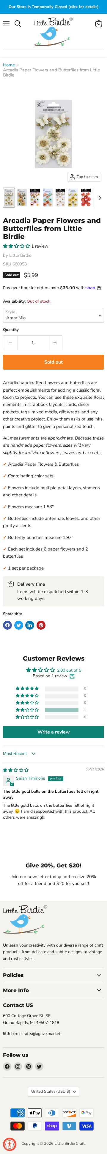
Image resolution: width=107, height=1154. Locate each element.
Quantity (11, 330)
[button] (17, 246)
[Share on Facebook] (7, 625)
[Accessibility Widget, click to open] (9, 1144)
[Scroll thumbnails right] (98, 198)
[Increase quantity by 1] (55, 342)
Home (9, 65)
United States (50, 1091)
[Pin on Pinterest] (41, 625)
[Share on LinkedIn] (29, 625)
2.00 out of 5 (69, 670)
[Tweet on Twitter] (18, 625)
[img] (16, 770)
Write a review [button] (53, 732)
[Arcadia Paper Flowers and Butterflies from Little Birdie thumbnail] (9, 197)
